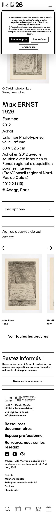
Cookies (9, 486)
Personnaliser (28, 46)
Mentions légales (14, 478)
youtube (14, 454)
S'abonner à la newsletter (28, 381)
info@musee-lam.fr (15, 415)
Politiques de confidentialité (21, 482)
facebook (7, 454)
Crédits (9, 475)
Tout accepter (19, 39)
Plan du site (11, 490)
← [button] (4, 248)
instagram (22, 454)
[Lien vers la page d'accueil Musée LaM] (12, 6)
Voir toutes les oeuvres (28, 336)
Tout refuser (40, 39)
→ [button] (49, 248)
